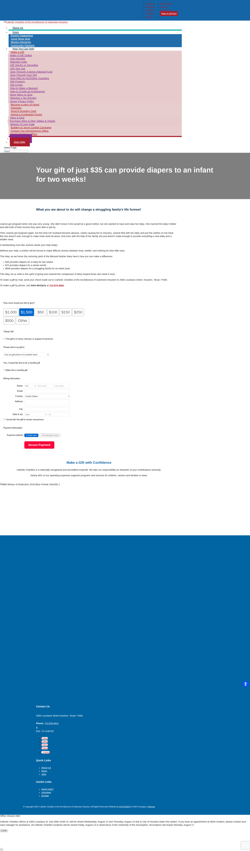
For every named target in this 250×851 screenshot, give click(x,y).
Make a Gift (17, 52)
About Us (46, 767)
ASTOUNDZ (124, 807)
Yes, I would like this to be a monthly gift (21, 363)
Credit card (31, 435)
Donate (45, 795)
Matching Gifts (18, 61)
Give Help (19, 142)
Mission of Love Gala (22, 124)
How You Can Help (23, 48)
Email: (20, 391)
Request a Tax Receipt (23, 97)
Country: (19, 396)
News (15, 32)
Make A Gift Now (169, 14)
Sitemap (151, 807)
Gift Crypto (16, 84)
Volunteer (16, 107)
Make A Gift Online (21, 55)
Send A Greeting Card (23, 111)
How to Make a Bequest (24, 88)
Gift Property (17, 81)
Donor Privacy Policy (22, 101)
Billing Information (11, 378)
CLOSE (4, 831)
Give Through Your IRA (23, 75)
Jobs (43, 774)
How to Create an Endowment (27, 91)
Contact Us (165, 10)
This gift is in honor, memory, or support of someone (29, 339)
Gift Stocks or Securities (24, 65)
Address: (19, 401)
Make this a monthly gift (16, 370)
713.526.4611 (52, 723)
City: (21, 409)
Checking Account (50, 435)
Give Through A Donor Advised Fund (31, 71)
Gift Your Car (17, 68)
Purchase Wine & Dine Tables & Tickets (32, 121)
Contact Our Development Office (30, 130)
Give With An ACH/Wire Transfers (29, 78)
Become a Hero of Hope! (25, 104)
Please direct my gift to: (14, 347)
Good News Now (20, 38)
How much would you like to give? (19, 303)
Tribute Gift (8, 332)
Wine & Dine (17, 117)
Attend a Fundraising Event (26, 114)
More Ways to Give (21, 94)
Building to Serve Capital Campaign (31, 127)
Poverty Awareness (22, 35)
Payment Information (12, 428)
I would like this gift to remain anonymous (25, 419)
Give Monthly (166, 4)
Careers (163, 7)
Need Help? (47, 789)
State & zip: (17, 414)
